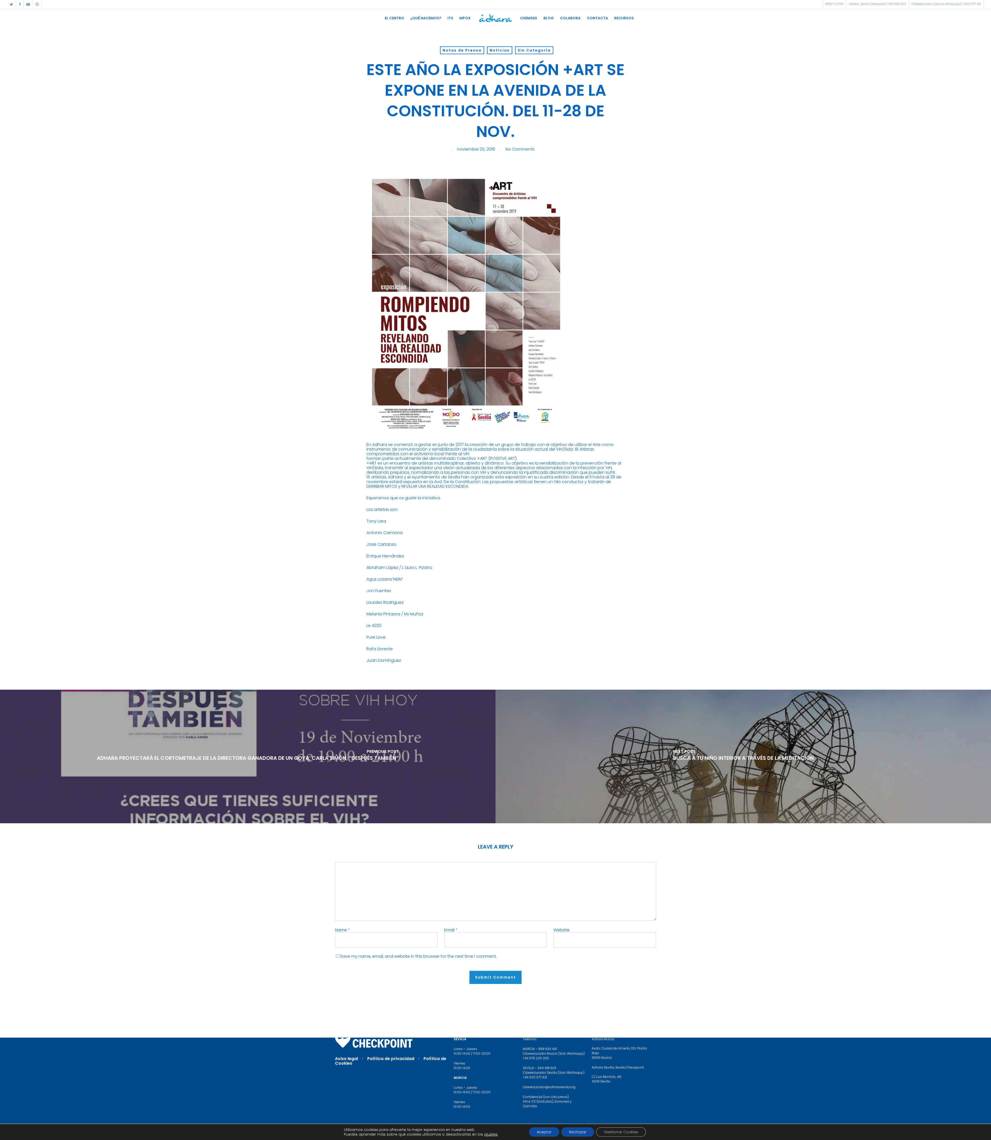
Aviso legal (346, 1059)
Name (342, 930)
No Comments (520, 149)
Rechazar (577, 1132)
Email (451, 930)
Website (561, 930)
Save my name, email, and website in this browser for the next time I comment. (418, 956)
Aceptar (544, 1132)
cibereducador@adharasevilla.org (549, 1087)
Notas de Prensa (462, 50)
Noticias (500, 50)
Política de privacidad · (395, 1059)
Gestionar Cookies (621, 1132)
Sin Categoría (534, 50)
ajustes (491, 1134)
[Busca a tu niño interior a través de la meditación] (743, 756)
